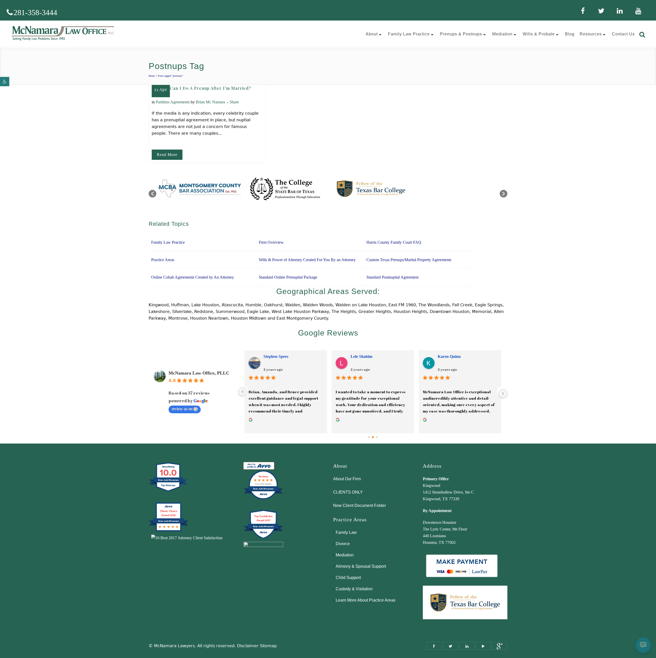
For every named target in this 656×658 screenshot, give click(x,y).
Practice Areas (162, 260)
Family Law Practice (168, 242)
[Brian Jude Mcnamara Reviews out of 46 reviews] (263, 499)
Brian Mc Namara (210, 102)
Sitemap (268, 645)
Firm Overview (271, 242)
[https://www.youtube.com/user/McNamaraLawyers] (483, 646)
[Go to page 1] (373, 437)
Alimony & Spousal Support (361, 566)
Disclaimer (248, 645)
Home (152, 75)
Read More (167, 154)
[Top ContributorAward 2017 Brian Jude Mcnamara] (263, 538)
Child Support (348, 577)
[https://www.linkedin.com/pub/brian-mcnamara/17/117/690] (467, 646)
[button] (4, 81)
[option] (200, 191)
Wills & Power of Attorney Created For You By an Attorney (307, 260)
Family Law (346, 532)
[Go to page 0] (368, 437)
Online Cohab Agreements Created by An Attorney (192, 277)
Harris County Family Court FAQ (393, 242)
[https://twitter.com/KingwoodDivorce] (450, 646)
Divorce (343, 544)
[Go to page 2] (377, 437)
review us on (182, 409)
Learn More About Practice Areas (365, 600)
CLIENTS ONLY (348, 492)
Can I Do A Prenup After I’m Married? (210, 88)
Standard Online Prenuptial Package (288, 277)
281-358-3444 (35, 12)
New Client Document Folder (359, 505)
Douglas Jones (363, 356)
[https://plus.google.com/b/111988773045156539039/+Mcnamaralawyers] (499, 646)
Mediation (345, 555)
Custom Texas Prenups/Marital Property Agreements (408, 260)
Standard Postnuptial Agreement (392, 277)
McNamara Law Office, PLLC (199, 373)
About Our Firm (347, 479)
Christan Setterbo (453, 356)
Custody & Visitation (354, 589)
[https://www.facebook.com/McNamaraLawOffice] (434, 646)
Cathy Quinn (274, 356)
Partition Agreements (173, 102)
